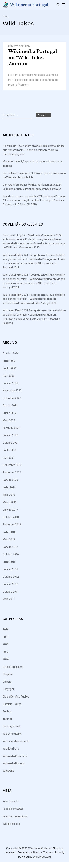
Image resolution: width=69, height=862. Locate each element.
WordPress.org (11, 823)
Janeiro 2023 (10, 383)
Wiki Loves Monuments (16, 741)
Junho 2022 (10, 413)
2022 (6, 644)
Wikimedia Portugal (29, 5)
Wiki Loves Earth (12, 733)
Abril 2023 (9, 375)
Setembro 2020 (12, 472)
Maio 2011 (9, 599)
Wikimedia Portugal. (40, 848)
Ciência (7, 681)
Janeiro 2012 (10, 584)
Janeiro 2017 (10, 547)
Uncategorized (19, 46)
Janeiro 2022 (10, 435)
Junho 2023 (10, 368)
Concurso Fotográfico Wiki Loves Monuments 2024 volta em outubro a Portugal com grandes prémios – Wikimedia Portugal (33, 239)
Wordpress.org (42, 856)
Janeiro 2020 (10, 479)
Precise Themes (43, 852)
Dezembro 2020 (12, 465)
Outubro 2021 (11, 442)
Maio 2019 (9, 494)
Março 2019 (10, 502)
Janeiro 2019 (10, 509)
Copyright (8, 689)
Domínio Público (12, 703)
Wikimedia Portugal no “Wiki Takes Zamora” (32, 57)
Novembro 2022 (12, 390)
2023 (6, 651)
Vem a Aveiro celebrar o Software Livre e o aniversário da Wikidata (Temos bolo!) (34, 175)
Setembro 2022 (12, 398)
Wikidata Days (11, 748)
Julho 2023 (9, 360)
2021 (6, 637)
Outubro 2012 (11, 576)
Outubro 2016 (11, 554)
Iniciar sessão (10, 801)
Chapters (8, 674)
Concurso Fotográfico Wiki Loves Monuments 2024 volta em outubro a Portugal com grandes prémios (32, 186)
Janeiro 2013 (10, 569)
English (7, 711)
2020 (6, 629)
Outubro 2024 (11, 353)
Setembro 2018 (12, 524)
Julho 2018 (9, 532)
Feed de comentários (15, 816)
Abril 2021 (9, 457)
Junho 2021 (10, 450)
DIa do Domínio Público (16, 696)
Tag (5, 16)
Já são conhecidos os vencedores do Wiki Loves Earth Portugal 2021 (34, 283)
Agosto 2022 (10, 405)
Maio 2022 (9, 420)
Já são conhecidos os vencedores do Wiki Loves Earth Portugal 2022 (34, 263)
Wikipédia (8, 771)
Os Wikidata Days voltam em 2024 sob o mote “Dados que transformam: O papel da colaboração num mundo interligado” (34, 150)
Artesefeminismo (13, 666)
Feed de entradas (13, 808)
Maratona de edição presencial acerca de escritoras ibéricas (33, 163)
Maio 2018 (9, 539)
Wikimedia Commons (15, 756)
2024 (6, 659)
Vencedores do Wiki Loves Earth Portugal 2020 (29, 303)
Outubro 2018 (11, 517)
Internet (7, 718)
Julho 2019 (9, 487)
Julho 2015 (9, 561)
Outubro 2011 (11, 591)
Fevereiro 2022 (11, 427)
